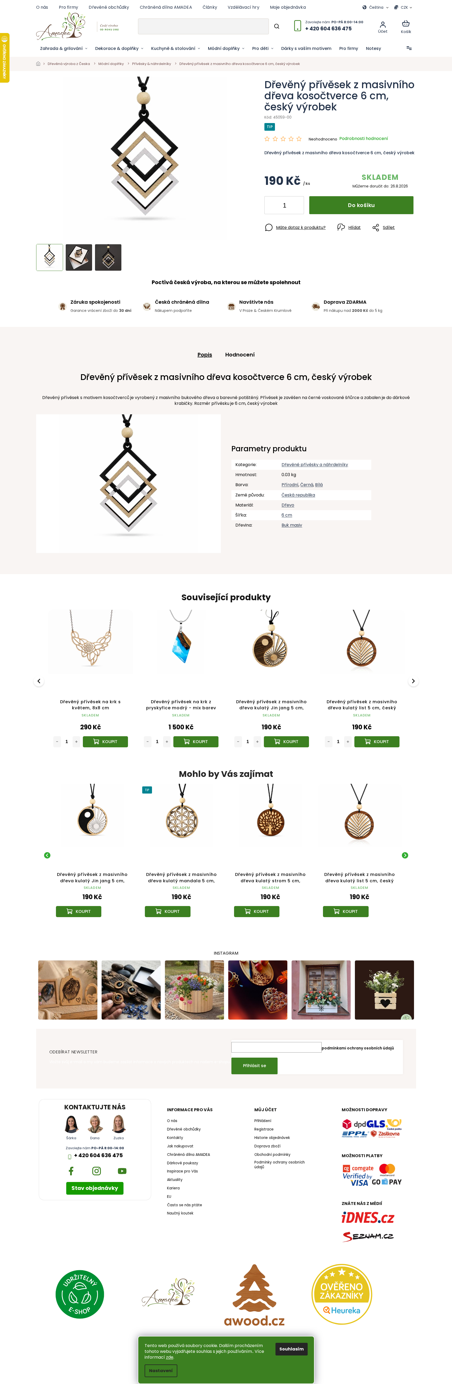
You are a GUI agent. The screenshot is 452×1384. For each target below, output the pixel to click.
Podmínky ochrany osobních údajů (279, 1165)
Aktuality (175, 1179)
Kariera (173, 1188)
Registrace (264, 1129)
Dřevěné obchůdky (109, 7)
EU (169, 1196)
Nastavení (161, 1371)
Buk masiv (292, 525)
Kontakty (175, 1138)
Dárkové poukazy (182, 1163)
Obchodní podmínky (272, 1154)
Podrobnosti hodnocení (363, 139)
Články (210, 7)
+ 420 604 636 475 (98, 1155)
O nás (42, 7)
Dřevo (288, 505)
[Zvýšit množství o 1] (295, 206)
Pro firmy (68, 7)
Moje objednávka (288, 7)
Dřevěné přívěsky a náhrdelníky (315, 465)
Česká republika (298, 495)
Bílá (319, 485)
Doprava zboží (267, 1146)
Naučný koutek (180, 1213)
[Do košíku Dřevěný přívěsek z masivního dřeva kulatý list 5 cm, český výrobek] (376, 741)
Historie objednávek (272, 1138)
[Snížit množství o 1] (273, 206)
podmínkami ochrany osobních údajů (358, 1048)
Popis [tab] (205, 354)
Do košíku (361, 205)
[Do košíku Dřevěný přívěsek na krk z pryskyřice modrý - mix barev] (195, 741)
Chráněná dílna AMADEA (166, 7)
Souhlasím (291, 1349)
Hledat (276, 26)
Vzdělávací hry (243, 7)
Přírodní (290, 485)
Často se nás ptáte (184, 1205)
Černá (306, 485)
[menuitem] (63, 49)
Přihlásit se (254, 1066)
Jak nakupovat (180, 1146)
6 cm (287, 515)
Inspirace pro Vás (182, 1171)
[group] (92, 855)
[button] (92, 903)
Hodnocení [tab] (240, 354)
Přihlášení (262, 1121)
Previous (39, 681)
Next (414, 681)
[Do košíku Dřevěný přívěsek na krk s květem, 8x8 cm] (105, 741)
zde (169, 1357)
